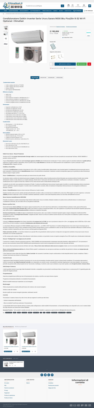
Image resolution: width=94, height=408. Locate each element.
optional (48, 312)
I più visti (15, 358)
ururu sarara (24, 312)
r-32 (41, 312)
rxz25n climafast (62, 312)
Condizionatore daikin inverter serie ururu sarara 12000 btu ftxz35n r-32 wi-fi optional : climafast (11, 346)
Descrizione (35, 77)
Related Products (8, 326)
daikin (14, 312)
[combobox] (43, 6)
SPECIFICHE (43, 77)
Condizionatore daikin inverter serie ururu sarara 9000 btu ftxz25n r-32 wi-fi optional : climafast (16, 362)
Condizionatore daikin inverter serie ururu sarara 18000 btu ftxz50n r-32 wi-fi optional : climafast (29, 346)
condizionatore (9, 312)
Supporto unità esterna (55, 52)
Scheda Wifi (52, 41)
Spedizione (59, 77)
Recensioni (51, 77)
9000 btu (30, 312)
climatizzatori (54, 312)
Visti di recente (7, 358)
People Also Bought (21, 326)
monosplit (69, 312)
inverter (18, 312)
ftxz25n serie (36, 312)
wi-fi (44, 312)
